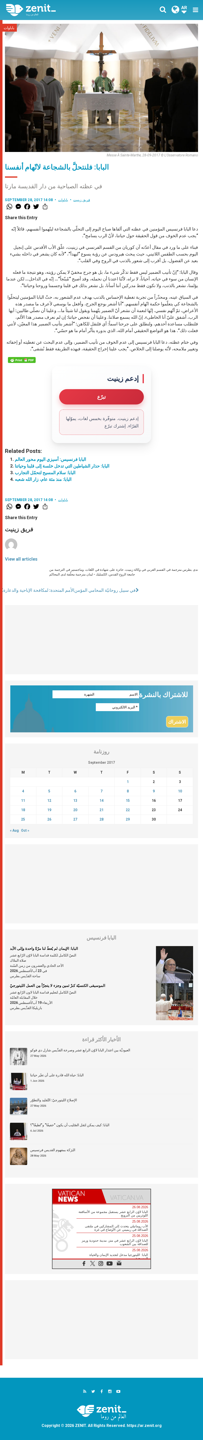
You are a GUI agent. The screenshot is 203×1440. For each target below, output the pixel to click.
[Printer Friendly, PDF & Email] (22, 360)
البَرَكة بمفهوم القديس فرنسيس (52, 1150)
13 (75, 801)
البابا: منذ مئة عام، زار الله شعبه (43, 479)
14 (101, 801)
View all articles (21, 559)
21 (101, 810)
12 (49, 801)
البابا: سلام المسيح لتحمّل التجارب (45, 472)
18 (23, 810)
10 (180, 791)
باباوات (9, 28)
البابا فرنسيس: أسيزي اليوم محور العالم (50, 459)
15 (128, 801)
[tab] (77, 1196)
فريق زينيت (81, 200)
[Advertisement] (101, 639)
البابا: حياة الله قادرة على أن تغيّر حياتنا (57, 1075)
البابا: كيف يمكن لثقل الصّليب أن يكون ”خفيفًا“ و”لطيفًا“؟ (69, 1125)
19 (49, 810)
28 (101, 819)
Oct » (25, 830)
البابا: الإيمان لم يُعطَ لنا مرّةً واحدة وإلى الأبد (44, 948)
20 (75, 810)
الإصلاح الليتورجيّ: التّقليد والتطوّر (53, 1100)
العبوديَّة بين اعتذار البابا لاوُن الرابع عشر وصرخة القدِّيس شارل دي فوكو (80, 1050)
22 (128, 810)
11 (23, 801)
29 (128, 819)
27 (75, 819)
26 (49, 819)
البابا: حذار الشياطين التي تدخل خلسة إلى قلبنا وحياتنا (62, 465)
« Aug (14, 830)
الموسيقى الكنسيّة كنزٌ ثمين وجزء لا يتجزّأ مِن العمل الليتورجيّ (57, 985)
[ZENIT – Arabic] (57, 10)
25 (23, 819)
